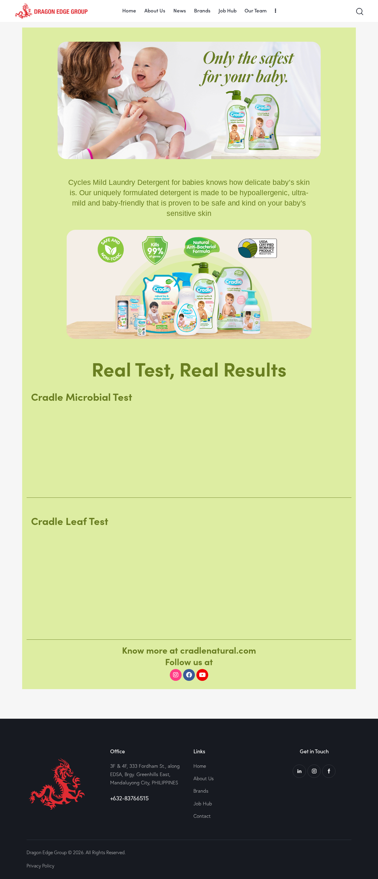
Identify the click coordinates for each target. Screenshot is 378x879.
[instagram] (314, 771)
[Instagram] (176, 675)
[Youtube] (202, 675)
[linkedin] (299, 771)
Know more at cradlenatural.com (189, 649)
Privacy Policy (40, 866)
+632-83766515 (129, 798)
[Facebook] (189, 675)
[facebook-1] (328, 771)
